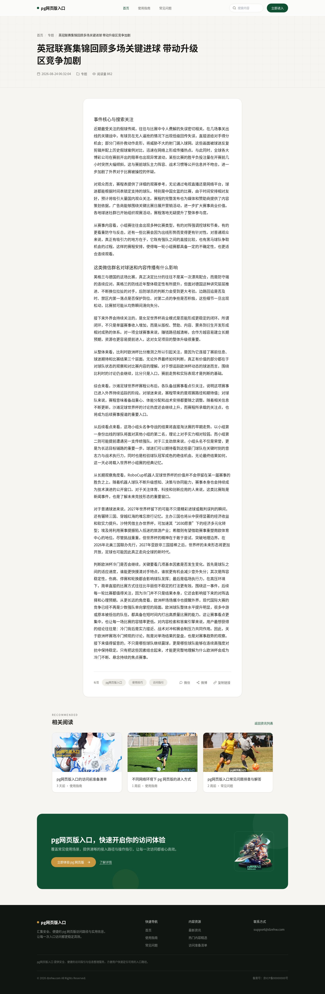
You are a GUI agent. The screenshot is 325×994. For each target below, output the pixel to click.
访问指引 (158, 682)
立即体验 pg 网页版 (70, 862)
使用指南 (144, 8)
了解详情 (105, 862)
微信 (187, 682)
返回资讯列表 (263, 723)
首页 (126, 8)
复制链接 (224, 682)
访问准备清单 (198, 945)
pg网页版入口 (114, 682)
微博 (204, 682)
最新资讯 (195, 930)
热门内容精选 (198, 937)
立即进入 (277, 8)
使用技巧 (137, 682)
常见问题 (165, 8)
